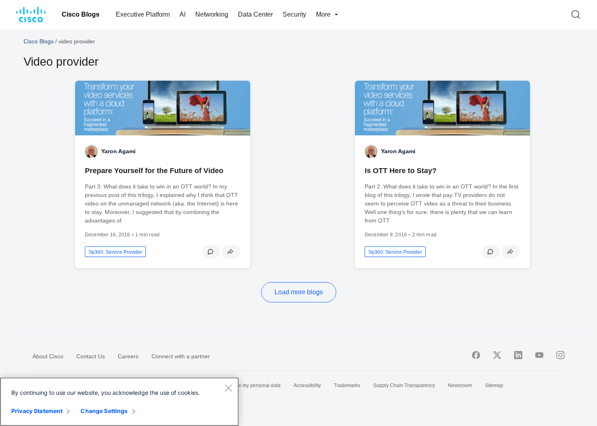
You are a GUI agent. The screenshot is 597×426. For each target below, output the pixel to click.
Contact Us (90, 356)
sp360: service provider (115, 252)
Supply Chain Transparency (404, 385)
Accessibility (307, 385)
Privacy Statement (37, 410)
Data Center (255, 14)
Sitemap (494, 385)
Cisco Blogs (81, 14)
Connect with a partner (180, 356)
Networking (211, 14)
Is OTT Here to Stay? (401, 171)
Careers (128, 356)
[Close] (228, 388)
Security (294, 14)
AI (183, 14)
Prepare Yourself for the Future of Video (154, 171)
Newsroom (460, 385)
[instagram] (560, 355)
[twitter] (497, 355)
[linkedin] (518, 355)
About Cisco (47, 356)
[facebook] (476, 355)
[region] (119, 401)
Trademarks (347, 385)
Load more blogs (299, 292)
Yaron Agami (118, 151)
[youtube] (539, 355)
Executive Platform (143, 14)
